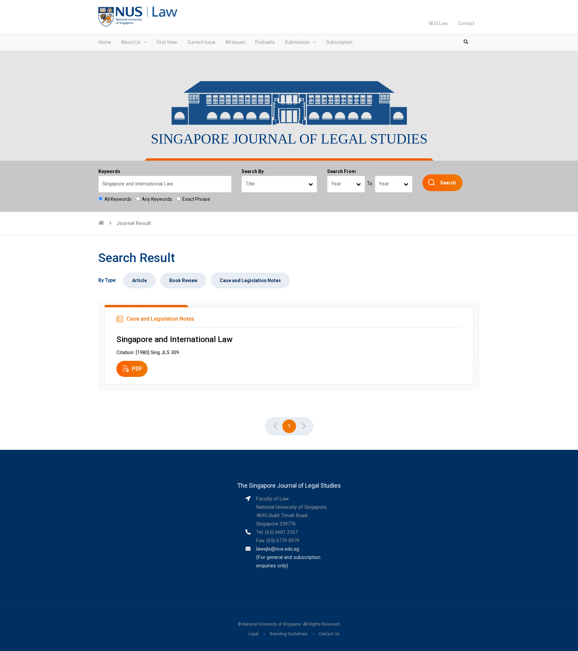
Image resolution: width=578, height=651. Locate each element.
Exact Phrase (196, 199)
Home (104, 42)
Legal (254, 634)
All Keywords (117, 199)
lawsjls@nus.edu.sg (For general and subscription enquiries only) (288, 557)
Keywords (109, 171)
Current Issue (201, 42)
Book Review (183, 280)
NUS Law (438, 23)
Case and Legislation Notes (250, 280)
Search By (253, 171)
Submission (297, 42)
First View (167, 42)
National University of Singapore (271, 624)
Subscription (339, 42)
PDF (137, 368)
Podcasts (265, 42)
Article (139, 280)
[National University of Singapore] (120, 16)
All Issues (235, 42)
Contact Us (329, 634)
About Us (130, 42)
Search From (341, 171)
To (369, 183)
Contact (466, 23)
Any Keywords (157, 199)
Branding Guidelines (288, 634)
